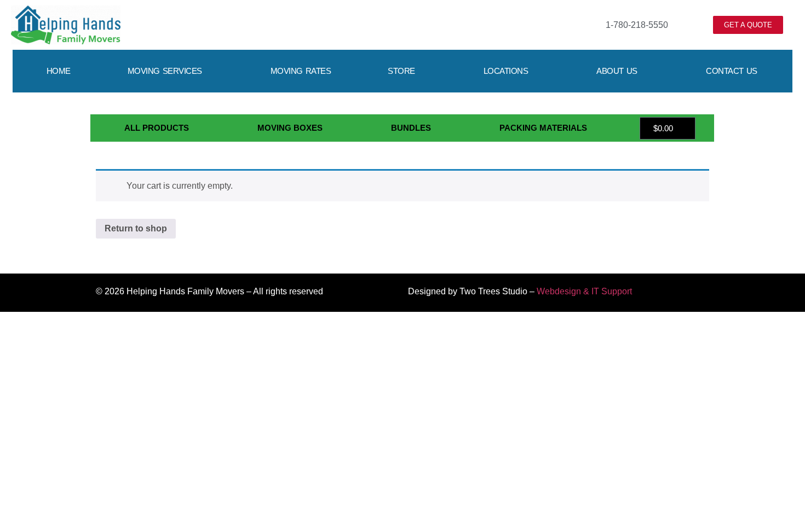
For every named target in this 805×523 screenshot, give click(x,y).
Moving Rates (301, 70)
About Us (616, 70)
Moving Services (165, 70)
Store (401, 70)
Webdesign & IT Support (584, 291)
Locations (506, 70)
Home (59, 70)
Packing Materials (543, 127)
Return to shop (136, 228)
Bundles (411, 127)
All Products (156, 127)
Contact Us (731, 70)
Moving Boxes (290, 127)
